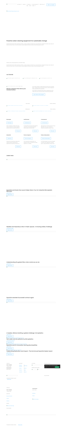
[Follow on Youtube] (55, 53)
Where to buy (42, 4)
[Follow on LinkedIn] (55, 51)
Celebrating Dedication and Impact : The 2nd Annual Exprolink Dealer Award (29, 351)
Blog (27, 5)
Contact (30, 5)
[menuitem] (33, 5)
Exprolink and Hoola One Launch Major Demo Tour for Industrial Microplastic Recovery (29, 190)
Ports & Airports (28, 138)
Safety (12, 228)
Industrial (9, 138)
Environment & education (11, 340)
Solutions (7, 400)
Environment (9, 228)
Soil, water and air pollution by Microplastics (19, 339)
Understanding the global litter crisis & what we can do (22, 262)
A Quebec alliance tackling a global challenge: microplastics (24, 333)
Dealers (25, 368)
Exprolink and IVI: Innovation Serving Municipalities (21, 345)
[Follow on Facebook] (55, 48)
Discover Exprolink (35, 4)
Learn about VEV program (38, 94)
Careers (20, 368)
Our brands (19, 4)
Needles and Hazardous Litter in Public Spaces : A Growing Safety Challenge (29, 227)
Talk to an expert (51, 4)
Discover (18, 131)
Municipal (9, 122)
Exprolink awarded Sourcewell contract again (20, 297)
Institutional (27, 122)
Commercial (44, 122)
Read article (9, 194)
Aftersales (25, 365)
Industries (28, 4)
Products (24, 4)
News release (9, 192)
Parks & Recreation (46, 138)
